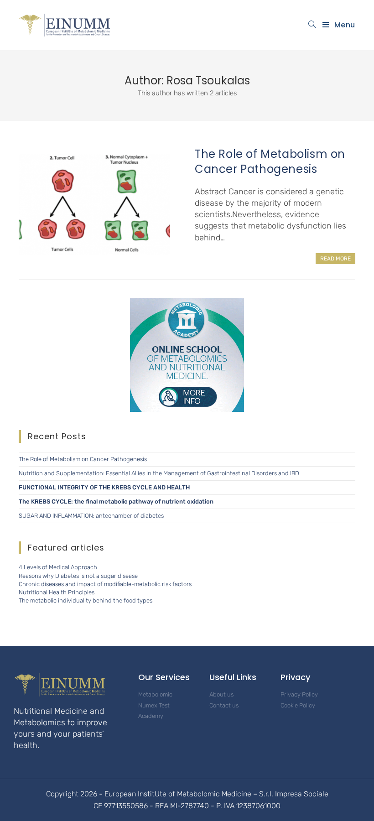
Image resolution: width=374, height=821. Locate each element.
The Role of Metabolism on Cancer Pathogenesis (270, 161)
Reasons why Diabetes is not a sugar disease (78, 575)
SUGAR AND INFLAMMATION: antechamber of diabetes (91, 515)
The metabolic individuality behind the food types (85, 600)
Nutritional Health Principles (56, 592)
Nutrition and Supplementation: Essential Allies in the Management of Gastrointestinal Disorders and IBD (159, 473)
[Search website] (312, 25)
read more (335, 258)
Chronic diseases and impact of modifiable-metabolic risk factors (105, 584)
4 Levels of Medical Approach (58, 567)
